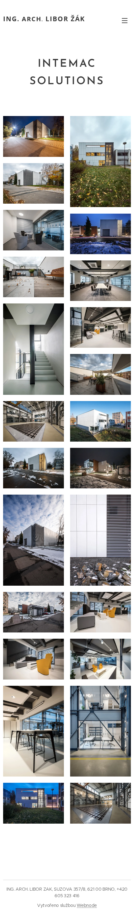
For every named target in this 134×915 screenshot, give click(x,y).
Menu (124, 20)
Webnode (87, 905)
